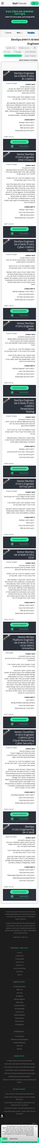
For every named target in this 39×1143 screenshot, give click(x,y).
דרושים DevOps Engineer (13, 56)
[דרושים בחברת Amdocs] (31, 34)
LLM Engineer (19, 1024)
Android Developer (19, 1043)
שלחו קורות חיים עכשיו (19, 22)
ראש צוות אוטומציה (19, 1005)
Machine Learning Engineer (19, 1039)
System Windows (30, 52)
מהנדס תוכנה (19, 1012)
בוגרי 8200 (19, 990)
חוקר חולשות (19, 1002)
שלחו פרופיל (23, 146)
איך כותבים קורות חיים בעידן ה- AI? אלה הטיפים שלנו (19, 1108)
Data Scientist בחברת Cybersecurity (19, 1076)
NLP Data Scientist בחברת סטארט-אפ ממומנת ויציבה (19, 1067)
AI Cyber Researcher (19, 987)
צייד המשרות (19, 965)
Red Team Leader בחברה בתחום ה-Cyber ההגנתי (19, 1070)
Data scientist (19, 1018)
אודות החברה (19, 956)
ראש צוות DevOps (24, 48)
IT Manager (17, 52)
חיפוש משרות (33, 3)
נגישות (2, 1117)
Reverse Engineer (19, 999)
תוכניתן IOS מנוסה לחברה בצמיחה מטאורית (19, 1061)
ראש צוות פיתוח (19, 1021)
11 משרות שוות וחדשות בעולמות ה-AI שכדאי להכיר (19, 1094)
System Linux (11, 48)
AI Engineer (19, 996)
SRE (34, 48)
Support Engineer (30, 56)
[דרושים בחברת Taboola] (8, 34)
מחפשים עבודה (19, 959)
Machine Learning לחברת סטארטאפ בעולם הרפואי (20, 1064)
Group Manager (19, 1009)
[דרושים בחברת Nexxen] (19, 34)
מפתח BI (19, 1049)
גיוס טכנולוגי (19, 972)
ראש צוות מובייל (19, 1036)
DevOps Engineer (19, 1015)
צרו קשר (19, 975)
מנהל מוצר (19, 993)
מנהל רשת (7, 52)
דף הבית (19, 953)
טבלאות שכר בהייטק (19, 968)
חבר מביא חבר (19, 962)
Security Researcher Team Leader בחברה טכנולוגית (19, 1073)
